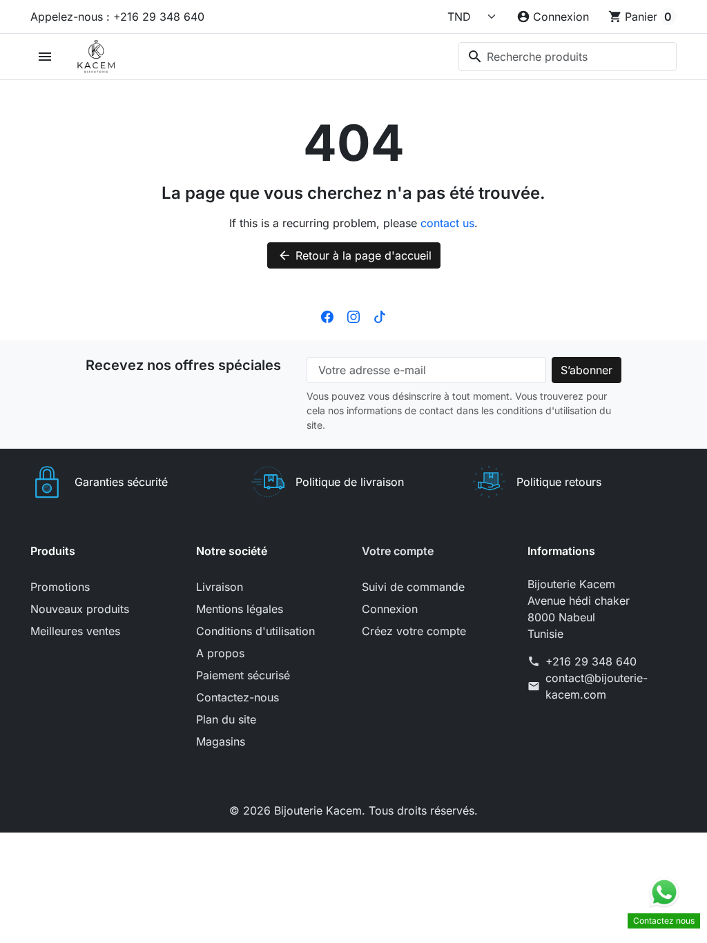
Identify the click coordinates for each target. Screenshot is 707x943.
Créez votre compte (414, 631)
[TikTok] (379, 315)
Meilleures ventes (75, 631)
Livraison (219, 587)
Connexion (390, 609)
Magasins (220, 741)
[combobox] (567, 56)
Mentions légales (239, 609)
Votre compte (398, 551)
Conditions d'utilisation (255, 631)
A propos (220, 653)
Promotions (60, 587)
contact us (447, 223)
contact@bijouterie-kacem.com (596, 686)
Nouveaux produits (79, 609)
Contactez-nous (237, 697)
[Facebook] (327, 315)
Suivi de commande (413, 587)
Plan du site (226, 719)
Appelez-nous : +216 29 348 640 (117, 16)
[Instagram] (353, 315)
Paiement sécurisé (243, 675)
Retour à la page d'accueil (355, 255)
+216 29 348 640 (591, 661)
